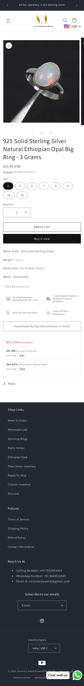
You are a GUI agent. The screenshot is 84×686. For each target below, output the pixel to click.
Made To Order (17, 420)
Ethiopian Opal (18, 457)
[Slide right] (50, 132)
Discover (13, 493)
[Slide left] (33, 132)
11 (22, 195)
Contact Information (21, 547)
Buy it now (42, 239)
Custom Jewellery (19, 484)
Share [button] (11, 383)
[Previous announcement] (7, 5)
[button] (8, 20)
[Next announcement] (76, 5)
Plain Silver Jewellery (22, 466)
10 (9, 195)
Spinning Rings (17, 439)
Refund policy (42, 677)
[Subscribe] (61, 605)
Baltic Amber (16, 448)
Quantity (8, 204)
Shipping (7, 171)
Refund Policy (17, 537)
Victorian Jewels (26, 671)
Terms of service (22, 677)
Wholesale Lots (17, 429)
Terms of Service (18, 519)
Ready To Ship (17, 475)
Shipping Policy (18, 528)
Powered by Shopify (45, 671)
